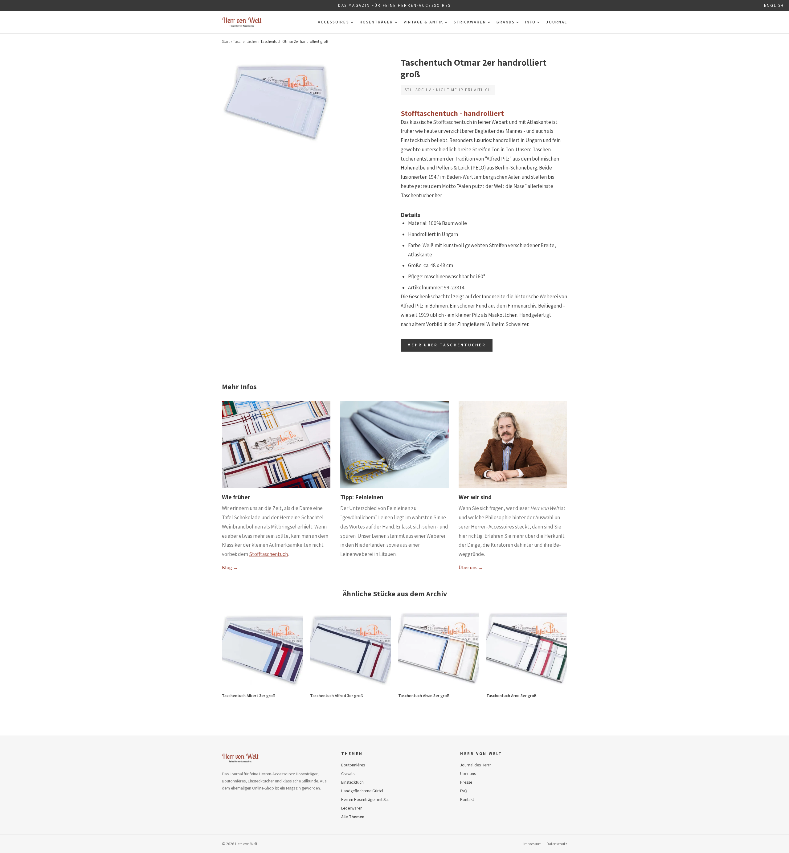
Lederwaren (351, 808)
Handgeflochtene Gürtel (362, 791)
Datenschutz (556, 844)
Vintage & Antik (423, 22)
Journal (556, 22)
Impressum (532, 844)
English (774, 5)
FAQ (463, 791)
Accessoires (333, 22)
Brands (506, 22)
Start (226, 41)
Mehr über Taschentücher (446, 345)
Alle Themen (352, 816)
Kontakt (467, 799)
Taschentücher (245, 41)
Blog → (230, 567)
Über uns (468, 773)
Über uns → (471, 567)
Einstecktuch (352, 782)
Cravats (347, 773)
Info (530, 22)
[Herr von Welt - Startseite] (242, 22)
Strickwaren (470, 22)
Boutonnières (353, 765)
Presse (466, 782)
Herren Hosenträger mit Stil (365, 799)
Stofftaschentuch (268, 554)
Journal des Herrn (476, 765)
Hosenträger (376, 22)
